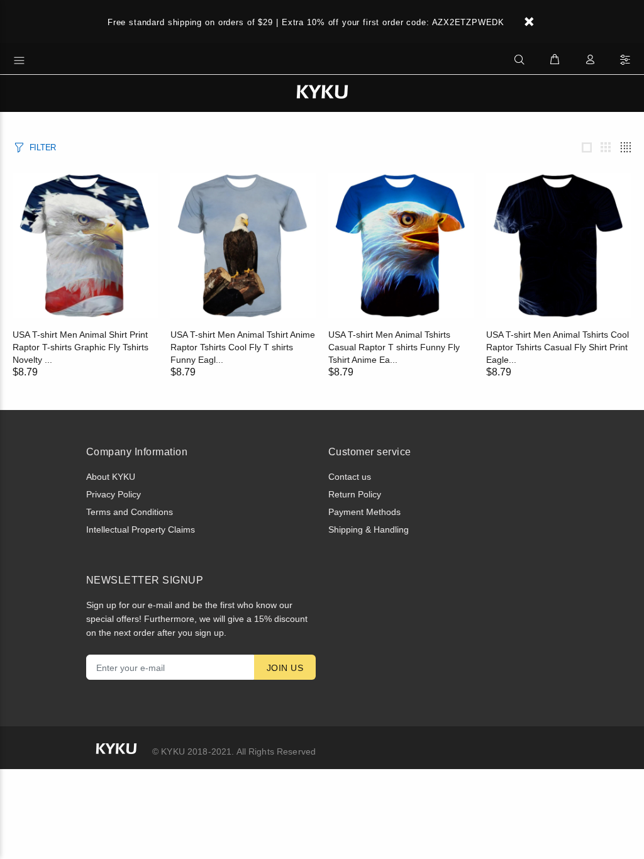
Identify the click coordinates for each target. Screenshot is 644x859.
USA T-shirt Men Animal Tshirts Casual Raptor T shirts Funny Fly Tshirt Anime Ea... (394, 347)
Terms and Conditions (129, 512)
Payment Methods (364, 512)
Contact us (349, 477)
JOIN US (285, 668)
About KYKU (110, 477)
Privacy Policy (113, 494)
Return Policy (354, 494)
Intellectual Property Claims (140, 529)
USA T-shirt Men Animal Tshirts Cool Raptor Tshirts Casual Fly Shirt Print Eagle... (557, 347)
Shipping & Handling (368, 529)
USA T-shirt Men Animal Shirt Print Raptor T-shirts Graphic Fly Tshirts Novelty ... (80, 347)
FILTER (43, 147)
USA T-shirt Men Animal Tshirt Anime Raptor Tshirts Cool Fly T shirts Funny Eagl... (242, 347)
